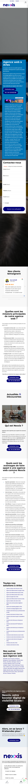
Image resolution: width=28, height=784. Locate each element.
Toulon (13, 665)
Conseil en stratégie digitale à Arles (14, 608)
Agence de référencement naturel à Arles (15, 598)
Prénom (6, 169)
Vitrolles (18, 660)
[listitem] (7, 782)
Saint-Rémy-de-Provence (8, 671)
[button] (24, 780)
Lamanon (5, 668)
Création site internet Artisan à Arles (14, 614)
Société (6, 184)
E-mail (6, 196)
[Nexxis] (11, 5)
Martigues (14, 661)
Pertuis (21, 665)
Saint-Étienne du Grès (18, 670)
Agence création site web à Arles (13, 600)
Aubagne (5, 665)
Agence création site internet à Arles (14, 588)
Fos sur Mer (17, 663)
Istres (13, 663)
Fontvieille (21, 666)
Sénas (16, 671)
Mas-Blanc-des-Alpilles (13, 668)
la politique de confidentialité (15, 202)
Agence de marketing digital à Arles (14, 606)
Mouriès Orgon (10, 670)
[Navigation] (25, 2)
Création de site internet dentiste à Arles (15, 637)
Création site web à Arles (11, 642)
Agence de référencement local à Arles (14, 592)
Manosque (17, 665)
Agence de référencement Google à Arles (15, 590)
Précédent (5, 414)
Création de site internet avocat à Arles (14, 634)
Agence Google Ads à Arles (12, 596)
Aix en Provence (11, 658)
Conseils (17, 1)
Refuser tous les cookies (10, 774)
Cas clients (12, 1)
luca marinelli (13, 280)
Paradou (14, 673)
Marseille (5, 658)
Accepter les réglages (10, 771)
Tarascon (9, 673)
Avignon (9, 665)
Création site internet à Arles (12, 644)
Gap (4, 666)
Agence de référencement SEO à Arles (14, 594)
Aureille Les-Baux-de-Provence (12, 666)
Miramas (10, 663)
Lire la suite (14, 416)
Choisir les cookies (9, 777)
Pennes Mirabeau (12, 660)
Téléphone (7, 190)
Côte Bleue (9, 661)
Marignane (5, 660)
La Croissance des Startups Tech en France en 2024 (14, 411)
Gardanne (17, 658)
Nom (6, 175)
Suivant (23, 414)
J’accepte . (13, 202)
